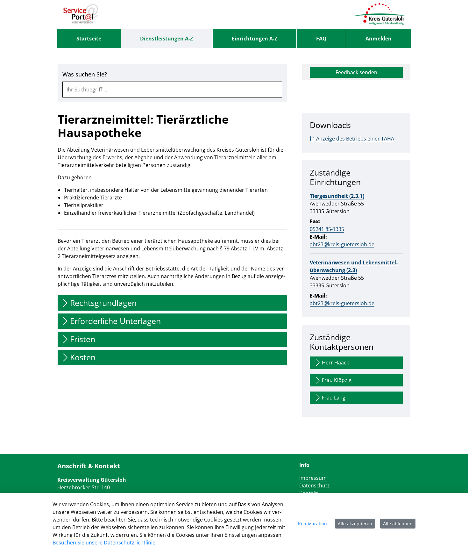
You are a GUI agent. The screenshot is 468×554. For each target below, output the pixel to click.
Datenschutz (314, 485)
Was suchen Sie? (84, 74)
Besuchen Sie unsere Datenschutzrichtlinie (104, 542)
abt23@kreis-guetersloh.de (342, 244)
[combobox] (172, 89)
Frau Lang (333, 397)
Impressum (313, 477)
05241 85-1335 (327, 229)
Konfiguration (312, 524)
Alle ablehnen (398, 524)
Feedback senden (356, 72)
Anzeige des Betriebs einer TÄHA (355, 138)
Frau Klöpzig (336, 380)
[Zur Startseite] (80, 14)
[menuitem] (89, 38)
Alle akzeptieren (355, 524)
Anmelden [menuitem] (378, 38)
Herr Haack (335, 362)
